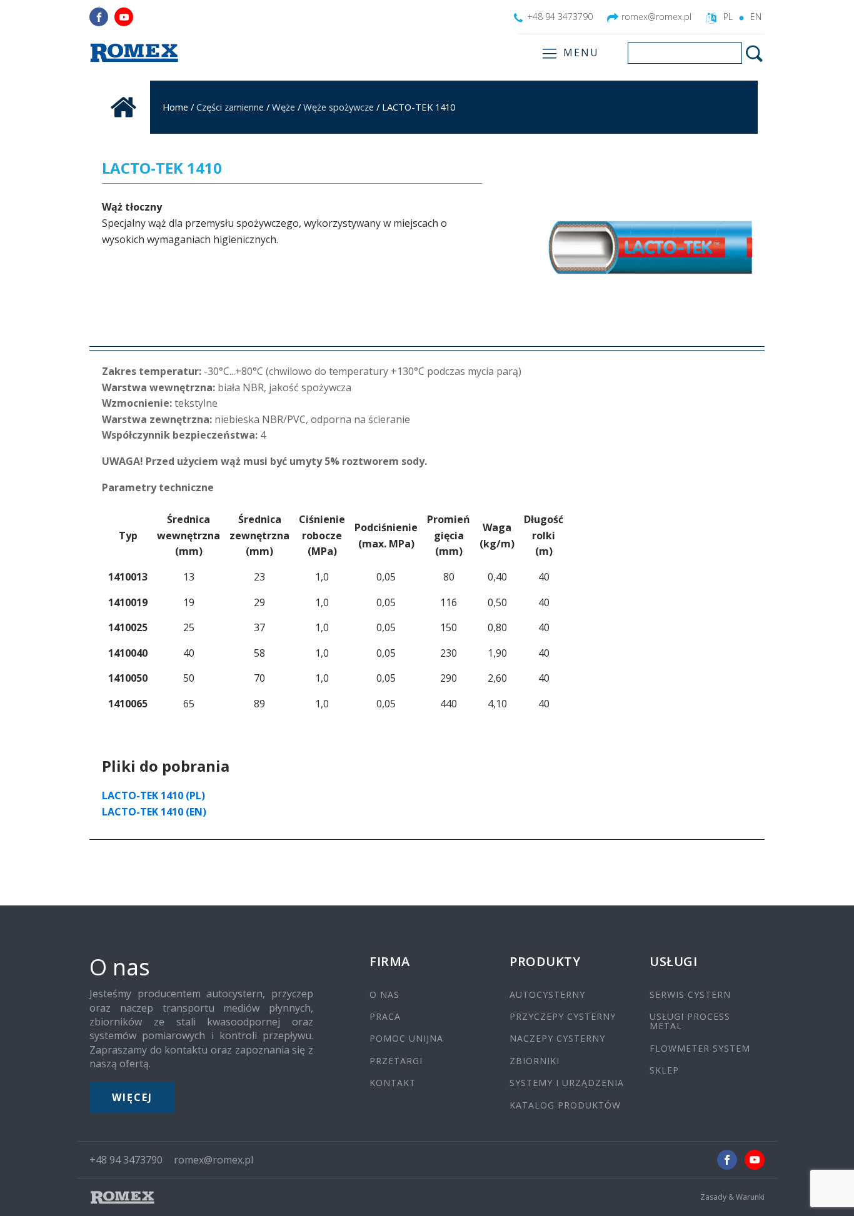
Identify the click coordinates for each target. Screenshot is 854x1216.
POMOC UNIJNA (406, 1038)
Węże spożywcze (338, 107)
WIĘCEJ (132, 1097)
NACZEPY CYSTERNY (557, 1038)
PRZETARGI (396, 1060)
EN (755, 16)
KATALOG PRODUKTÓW (565, 1105)
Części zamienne (230, 107)
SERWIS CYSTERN (690, 994)
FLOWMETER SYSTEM (700, 1048)
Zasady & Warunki (732, 1197)
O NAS (384, 994)
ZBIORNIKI (535, 1060)
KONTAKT (392, 1082)
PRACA (385, 1016)
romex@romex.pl (656, 16)
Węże (283, 107)
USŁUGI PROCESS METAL (690, 1021)
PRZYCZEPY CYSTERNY (563, 1016)
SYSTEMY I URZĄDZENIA (567, 1082)
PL (728, 16)
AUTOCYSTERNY (547, 994)
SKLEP (664, 1070)
